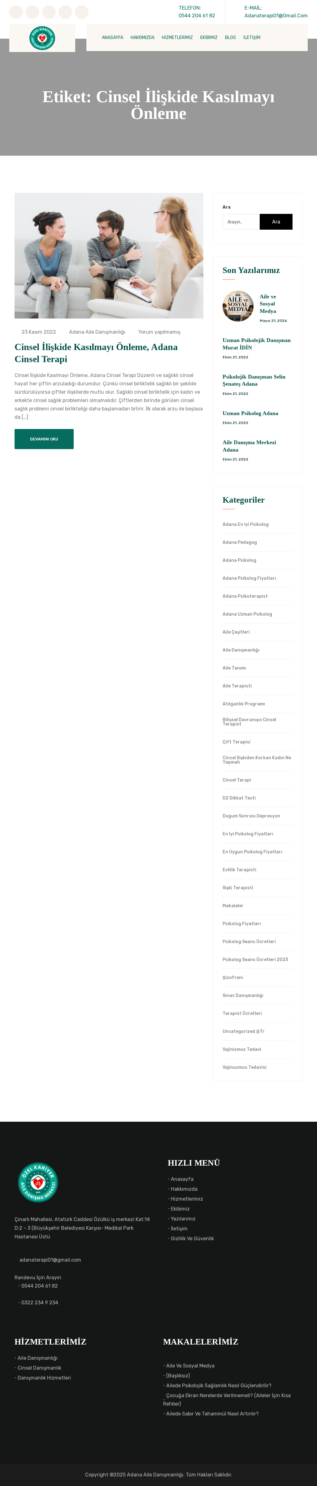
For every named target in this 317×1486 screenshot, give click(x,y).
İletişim (179, 1229)
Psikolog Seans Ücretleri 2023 (255, 960)
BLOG (230, 37)
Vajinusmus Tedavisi (245, 1067)
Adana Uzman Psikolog (247, 614)
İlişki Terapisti (238, 888)
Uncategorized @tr (244, 1031)
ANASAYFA (112, 37)
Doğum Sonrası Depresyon (251, 816)
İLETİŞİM (251, 37)
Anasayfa (182, 1179)
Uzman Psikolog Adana (250, 413)
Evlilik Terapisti (239, 870)
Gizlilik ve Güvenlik (192, 1238)
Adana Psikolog (239, 560)
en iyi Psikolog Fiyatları (248, 834)
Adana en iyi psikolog (246, 524)
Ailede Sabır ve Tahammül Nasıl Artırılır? (212, 1414)
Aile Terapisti (237, 686)
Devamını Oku (44, 439)
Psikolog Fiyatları (242, 924)
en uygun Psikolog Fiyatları (252, 852)
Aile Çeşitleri (236, 632)
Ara (227, 207)
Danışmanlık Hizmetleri (44, 1378)
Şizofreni (233, 978)
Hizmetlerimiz (187, 1199)
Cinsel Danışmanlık (39, 1368)
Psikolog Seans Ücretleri (249, 942)
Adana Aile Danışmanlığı (96, 332)
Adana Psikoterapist (245, 596)
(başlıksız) (178, 1376)
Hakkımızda (184, 1189)
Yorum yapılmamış (158, 332)
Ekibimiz (180, 1209)
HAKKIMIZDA (142, 37)
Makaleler (233, 906)
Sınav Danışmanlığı (243, 996)
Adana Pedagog (240, 542)
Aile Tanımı (234, 668)
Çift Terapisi (236, 742)
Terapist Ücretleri (242, 1014)
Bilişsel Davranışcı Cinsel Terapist (249, 722)
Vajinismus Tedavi (242, 1049)
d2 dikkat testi (239, 798)
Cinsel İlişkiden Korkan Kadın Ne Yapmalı (257, 760)
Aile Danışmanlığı (241, 650)
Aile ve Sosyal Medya (268, 303)
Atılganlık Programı (244, 704)
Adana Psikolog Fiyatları (249, 578)
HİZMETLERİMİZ (177, 37)
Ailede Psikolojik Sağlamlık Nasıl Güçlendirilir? (218, 1386)
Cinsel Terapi (237, 780)
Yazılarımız (183, 1219)
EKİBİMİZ (209, 37)
